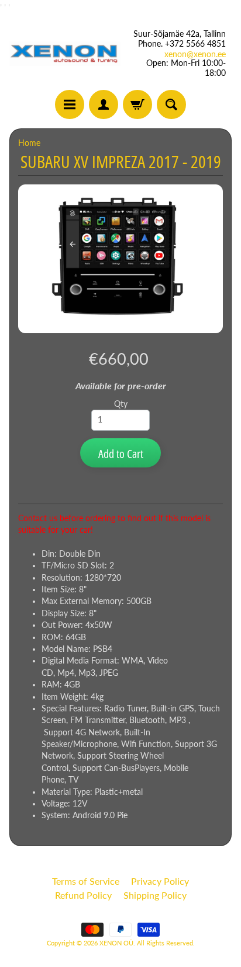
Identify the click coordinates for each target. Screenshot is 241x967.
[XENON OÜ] (64, 53)
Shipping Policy (155, 894)
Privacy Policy (160, 880)
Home (29, 143)
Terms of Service (85, 880)
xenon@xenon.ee (195, 54)
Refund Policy (83, 894)
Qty (121, 404)
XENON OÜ (116, 943)
